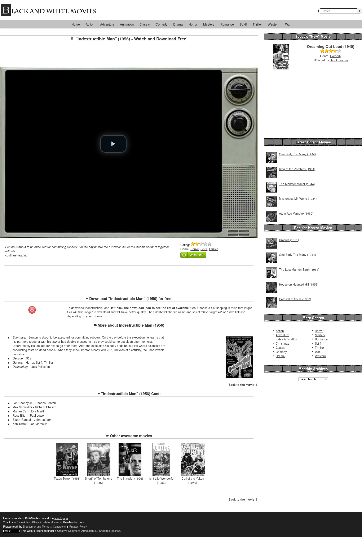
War (288, 24)
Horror (193, 24)
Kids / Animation (286, 339)
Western (273, 24)
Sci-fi (243, 24)
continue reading (16, 255)
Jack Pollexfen (40, 366)
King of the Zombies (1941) (297, 169)
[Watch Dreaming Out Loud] (281, 56)
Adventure (107, 24)
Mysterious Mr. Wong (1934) (298, 198)
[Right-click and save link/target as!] (32, 310)
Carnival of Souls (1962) (295, 299)
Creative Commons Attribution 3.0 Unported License (88, 531)
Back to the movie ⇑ (243, 384)
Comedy (161, 24)
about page (61, 518)
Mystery (209, 24)
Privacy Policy (78, 526)
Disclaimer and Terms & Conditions (44, 526)
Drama (178, 24)
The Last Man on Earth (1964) (299, 269)
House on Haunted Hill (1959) (298, 284)
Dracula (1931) (289, 240)
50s (28, 358)
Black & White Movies (45, 522)
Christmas (282, 343)
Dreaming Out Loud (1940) (330, 46)
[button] (113, 144)
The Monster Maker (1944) (297, 184)
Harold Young (339, 60)
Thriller (257, 24)
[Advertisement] (129, 54)
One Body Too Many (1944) (297, 154)
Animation (127, 24)
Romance (227, 24)
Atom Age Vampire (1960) (296, 213)
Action (90, 24)
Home (75, 24)
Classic (145, 24)
